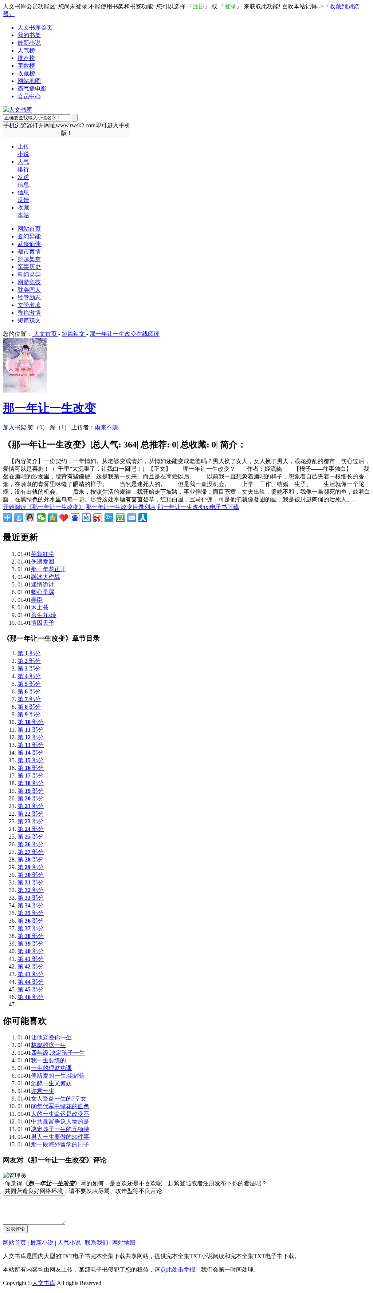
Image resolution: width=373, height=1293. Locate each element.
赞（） (38, 427)
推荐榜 (26, 58)
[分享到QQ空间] (52, 517)
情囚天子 (42, 623)
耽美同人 (29, 290)
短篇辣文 (29, 320)
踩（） (60, 427)
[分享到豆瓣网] (120, 517)
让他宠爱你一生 (51, 1037)
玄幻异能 (29, 236)
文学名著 (29, 305)
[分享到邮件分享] (131, 517)
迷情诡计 (42, 584)
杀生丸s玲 (43, 615)
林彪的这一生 (48, 1045)
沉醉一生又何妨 (51, 1083)
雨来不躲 (106, 427)
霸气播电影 (32, 88)
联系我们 (96, 1243)
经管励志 (29, 297)
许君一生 (42, 1091)
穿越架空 (29, 259)
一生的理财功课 (51, 1068)
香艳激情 (29, 313)
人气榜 (26, 50)
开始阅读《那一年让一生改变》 (44, 507)
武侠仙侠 (29, 244)
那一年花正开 (48, 569)
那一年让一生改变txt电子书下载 (198, 507)
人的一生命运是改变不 (60, 1114)
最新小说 (29, 43)
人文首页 (45, 334)
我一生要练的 (48, 1060)
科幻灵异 (29, 274)
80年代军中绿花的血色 (60, 1106)
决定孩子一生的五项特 (60, 1129)
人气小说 (69, 1243)
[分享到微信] (41, 517)
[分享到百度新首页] (75, 517)
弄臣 (37, 600)
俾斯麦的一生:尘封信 (58, 1076)
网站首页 (29, 229)
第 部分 (29, 653)
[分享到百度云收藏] (63, 517)
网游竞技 (29, 282)
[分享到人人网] (143, 517)
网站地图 (29, 81)
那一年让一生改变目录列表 (121, 507)
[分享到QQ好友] (30, 517)
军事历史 (29, 267)
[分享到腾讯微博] (109, 517)
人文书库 (43, 1283)
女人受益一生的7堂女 (58, 1098)
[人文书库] (17, 110)
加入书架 (14, 427)
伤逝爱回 (42, 561)
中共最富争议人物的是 (60, 1121)
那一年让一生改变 (49, 407)
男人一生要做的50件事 (60, 1137)
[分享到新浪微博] (97, 517)
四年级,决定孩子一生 (58, 1053)
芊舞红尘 (42, 554)
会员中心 (29, 96)
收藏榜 (26, 73)
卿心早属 (42, 592)
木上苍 (39, 607)
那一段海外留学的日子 (60, 1144)
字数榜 (26, 66)
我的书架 (29, 35)
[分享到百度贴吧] (86, 517)
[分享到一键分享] (18, 517)
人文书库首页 (34, 27)
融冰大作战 (45, 577)
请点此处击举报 (174, 1269)
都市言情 (29, 251)
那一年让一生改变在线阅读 (125, 334)
